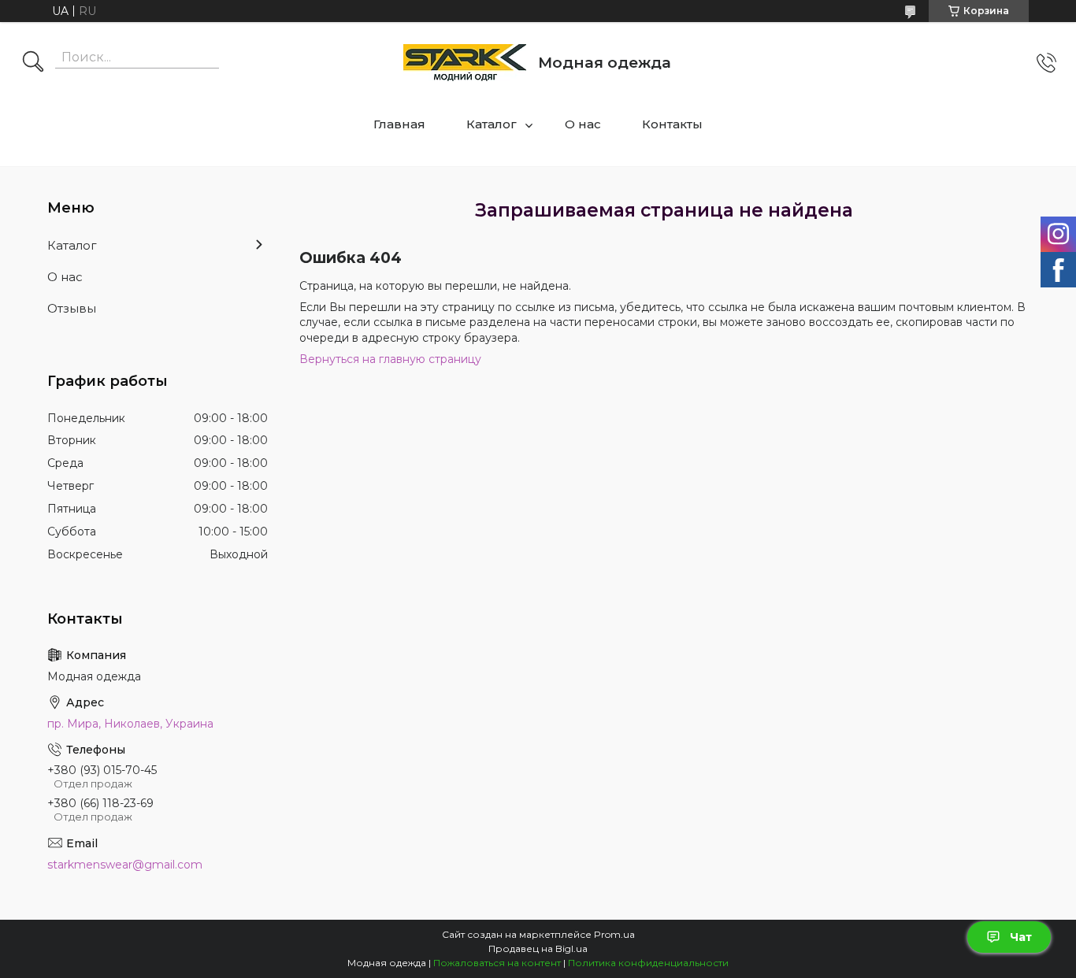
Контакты (672, 124)
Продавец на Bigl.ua (538, 948)
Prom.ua (614, 934)
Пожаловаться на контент (497, 963)
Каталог (491, 124)
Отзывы (71, 308)
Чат (1021, 937)
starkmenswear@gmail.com (124, 865)
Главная (399, 124)
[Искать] (33, 63)
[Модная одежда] (464, 62)
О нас (583, 124)
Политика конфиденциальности (648, 963)
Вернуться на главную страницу (390, 359)
